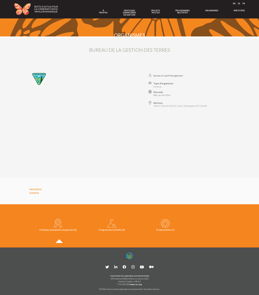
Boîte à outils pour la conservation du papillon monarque (46, 9)
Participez (239, 10)
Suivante (34, 193)
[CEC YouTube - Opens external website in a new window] (141, 266)
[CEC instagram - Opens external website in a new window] (133, 266)
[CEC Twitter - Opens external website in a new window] (107, 266)
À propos (103, 11)
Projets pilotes (155, 11)
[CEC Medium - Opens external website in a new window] (151, 266)
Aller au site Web (161, 95)
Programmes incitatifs (182, 11)
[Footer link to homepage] (129, 255)
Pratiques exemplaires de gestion (129, 12)
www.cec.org (136, 284)
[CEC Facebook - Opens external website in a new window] (124, 266)
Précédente (35, 189)
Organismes (211, 10)
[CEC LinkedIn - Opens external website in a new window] (116, 266)
